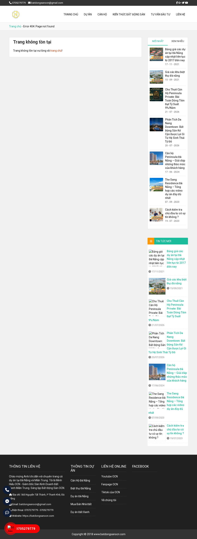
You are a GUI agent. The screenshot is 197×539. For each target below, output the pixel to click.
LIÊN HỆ (180, 14)
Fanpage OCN (109, 484)
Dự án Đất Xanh (80, 512)
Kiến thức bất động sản (129, 14)
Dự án (88, 14)
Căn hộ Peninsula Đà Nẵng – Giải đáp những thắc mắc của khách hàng (175, 160)
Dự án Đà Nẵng (79, 496)
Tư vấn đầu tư (160, 14)
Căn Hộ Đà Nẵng (80, 480)
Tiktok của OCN (110, 492)
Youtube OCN (109, 476)
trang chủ (56, 50)
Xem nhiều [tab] (177, 41)
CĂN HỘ (102, 14)
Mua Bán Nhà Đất (81, 504)
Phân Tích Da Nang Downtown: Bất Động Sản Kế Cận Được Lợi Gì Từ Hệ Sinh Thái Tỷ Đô (174, 130)
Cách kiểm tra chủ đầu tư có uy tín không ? (175, 213)
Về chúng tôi (108, 500)
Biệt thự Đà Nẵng (81, 488)
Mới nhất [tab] (158, 41)
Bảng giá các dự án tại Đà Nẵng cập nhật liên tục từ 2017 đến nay (176, 259)
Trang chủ (70, 14)
